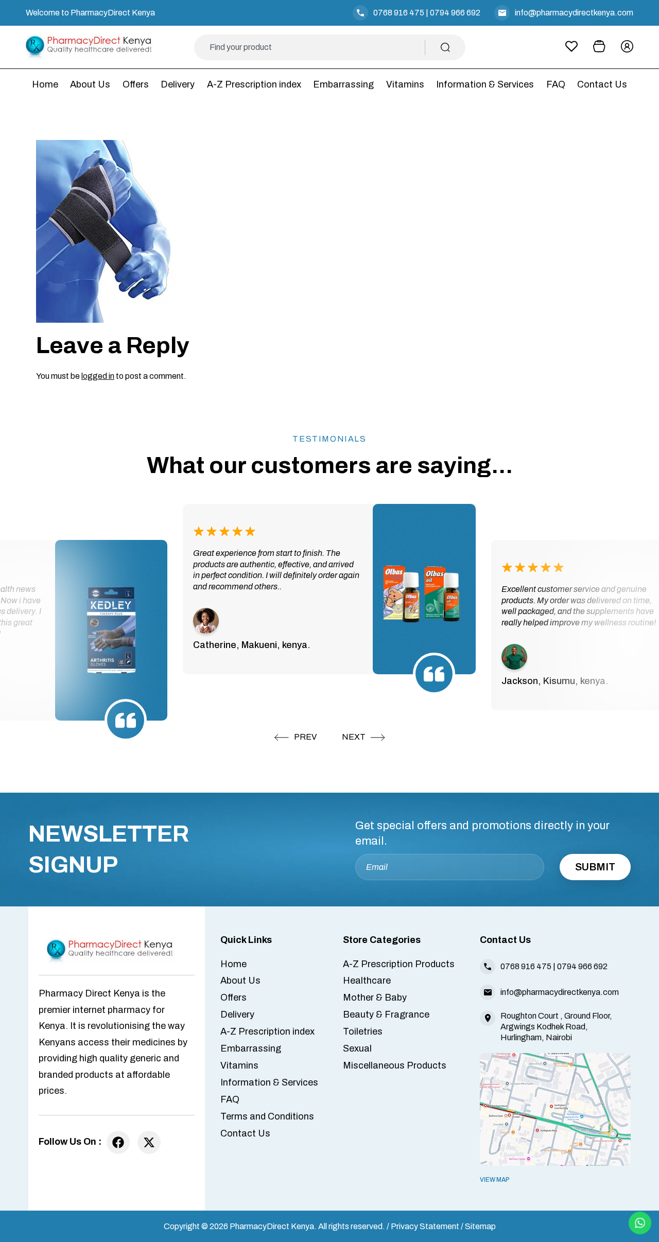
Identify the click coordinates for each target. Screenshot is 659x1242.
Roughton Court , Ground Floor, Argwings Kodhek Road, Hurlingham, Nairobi (556, 1026)
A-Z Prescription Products (399, 964)
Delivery (178, 84)
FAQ (555, 84)
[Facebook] (118, 1142)
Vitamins (405, 84)
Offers (136, 84)
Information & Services (485, 84)
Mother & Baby (375, 997)
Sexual (357, 1048)
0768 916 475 (398, 12)
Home (45, 84)
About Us (90, 84)
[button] (295, 737)
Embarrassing (343, 84)
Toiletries (363, 1031)
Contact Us (602, 84)
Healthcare (367, 980)
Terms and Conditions (267, 1116)
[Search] (445, 47)
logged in (97, 376)
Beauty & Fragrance (386, 1014)
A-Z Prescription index (254, 84)
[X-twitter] (149, 1142)
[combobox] (317, 47)
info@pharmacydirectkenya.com (574, 12)
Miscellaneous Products (394, 1065)
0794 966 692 (455, 12)
